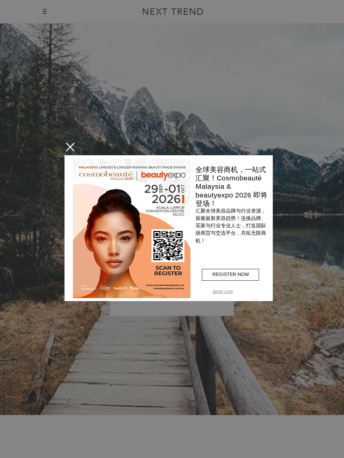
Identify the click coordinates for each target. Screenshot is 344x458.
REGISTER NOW (230, 274)
